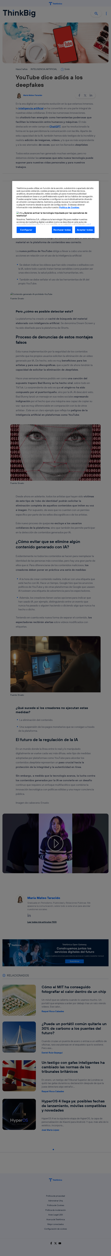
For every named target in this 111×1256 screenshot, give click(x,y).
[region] (55, 209)
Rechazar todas (62, 229)
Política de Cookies (69, 207)
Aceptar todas (85, 229)
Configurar (26, 229)
